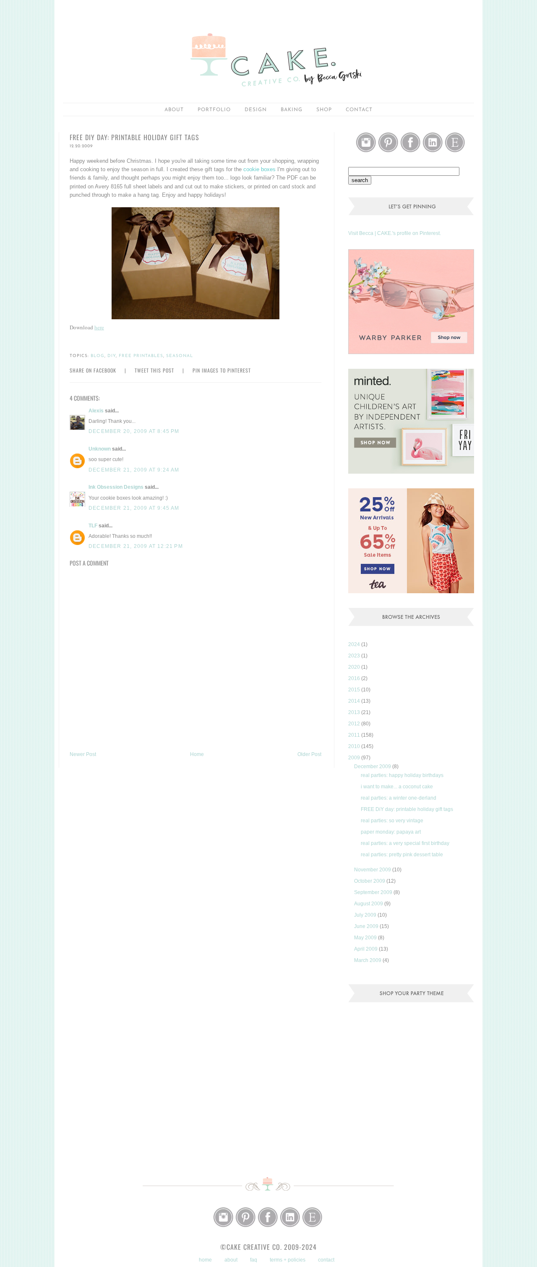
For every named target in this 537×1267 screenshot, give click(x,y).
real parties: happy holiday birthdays (402, 775)
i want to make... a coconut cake (397, 787)
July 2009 (366, 915)
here (99, 327)
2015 (354, 690)
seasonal (179, 356)
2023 (354, 656)
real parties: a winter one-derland (398, 798)
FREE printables (141, 356)
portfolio (214, 109)
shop (324, 109)
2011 (354, 735)
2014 (354, 701)
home (205, 1260)
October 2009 (370, 881)
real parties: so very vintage (392, 821)
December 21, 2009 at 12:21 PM (136, 546)
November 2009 (373, 870)
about (174, 109)
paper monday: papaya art (391, 832)
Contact (359, 109)
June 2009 (367, 926)
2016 (354, 678)
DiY (111, 356)
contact (326, 1260)
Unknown (100, 449)
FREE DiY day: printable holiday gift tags (407, 809)
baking (291, 109)
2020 (354, 667)
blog (97, 356)
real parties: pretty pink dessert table (402, 855)
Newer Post (83, 754)
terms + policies (287, 1260)
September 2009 (374, 892)
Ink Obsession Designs (116, 487)
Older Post (309, 754)
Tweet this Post (154, 370)
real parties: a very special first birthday (405, 843)
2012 (354, 724)
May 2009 (366, 938)
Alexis (96, 411)
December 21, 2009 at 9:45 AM (134, 508)
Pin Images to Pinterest (222, 370)
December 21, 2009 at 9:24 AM (134, 470)
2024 (354, 644)
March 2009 (368, 960)
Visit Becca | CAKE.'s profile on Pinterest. (394, 233)
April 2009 (366, 949)
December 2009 (373, 766)
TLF (93, 526)
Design (256, 109)
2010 (354, 746)
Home (197, 754)
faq (253, 1260)
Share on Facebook (93, 370)
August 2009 (369, 904)
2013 (354, 712)
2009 (354, 758)
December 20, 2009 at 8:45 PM (134, 431)
